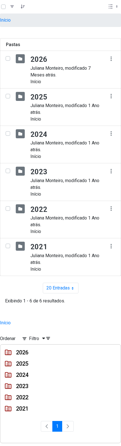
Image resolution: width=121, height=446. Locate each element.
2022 (38, 209)
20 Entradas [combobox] (62, 289)
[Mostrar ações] (111, 58)
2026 (38, 59)
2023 (38, 171)
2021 (38, 247)
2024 (38, 134)
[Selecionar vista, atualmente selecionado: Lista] (113, 6)
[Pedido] (23, 6)
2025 (38, 97)
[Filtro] (12, 6)
